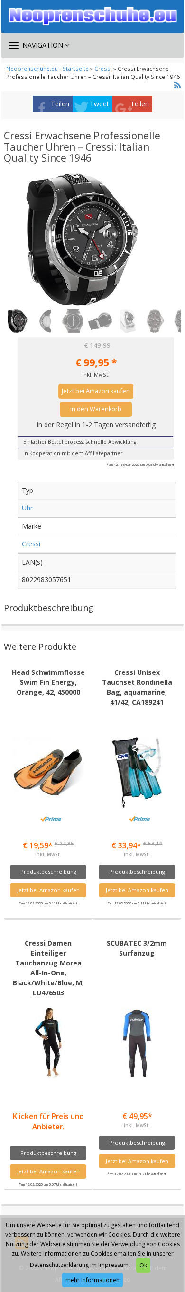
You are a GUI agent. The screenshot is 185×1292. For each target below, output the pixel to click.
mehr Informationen (92, 1280)
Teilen (60, 103)
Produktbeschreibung (48, 871)
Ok (143, 1265)
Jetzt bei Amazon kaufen (96, 391)
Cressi (103, 68)
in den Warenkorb (95, 409)
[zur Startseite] (92, 16)
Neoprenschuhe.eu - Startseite (47, 68)
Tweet (99, 103)
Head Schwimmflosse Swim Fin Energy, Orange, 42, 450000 (48, 682)
